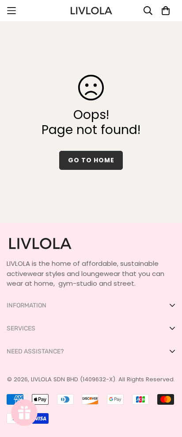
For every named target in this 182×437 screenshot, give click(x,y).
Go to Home (91, 160)
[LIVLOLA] (91, 10)
